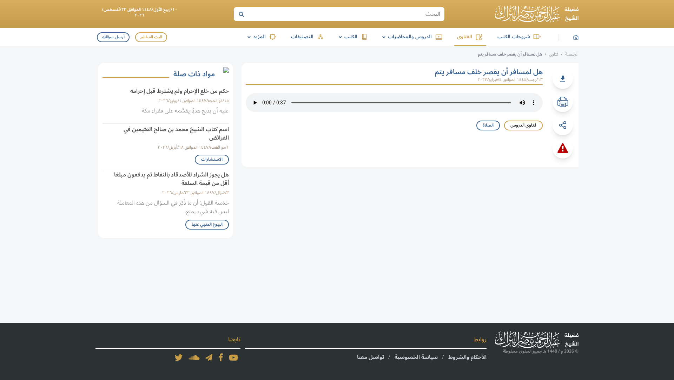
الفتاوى (464, 37)
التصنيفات (302, 37)
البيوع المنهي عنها (207, 224)
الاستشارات (212, 159)
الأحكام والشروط (467, 357)
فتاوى (553, 54)
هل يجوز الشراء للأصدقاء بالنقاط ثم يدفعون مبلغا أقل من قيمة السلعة (171, 178)
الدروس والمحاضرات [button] (406, 37)
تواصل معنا (370, 357)
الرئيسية (572, 54)
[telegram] (208, 357)
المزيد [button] (255, 37)
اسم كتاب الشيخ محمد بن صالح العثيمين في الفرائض (176, 133)
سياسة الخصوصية (416, 357)
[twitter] (178, 357)
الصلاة (488, 125)
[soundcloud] (194, 357)
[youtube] (233, 357)
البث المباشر (151, 37)
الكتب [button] (346, 37)
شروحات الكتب (513, 37)
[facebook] (221, 357)
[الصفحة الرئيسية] (537, 14)
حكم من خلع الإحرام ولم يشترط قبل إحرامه (179, 91)
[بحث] (241, 14)
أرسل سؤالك (113, 37)
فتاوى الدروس (523, 125)
